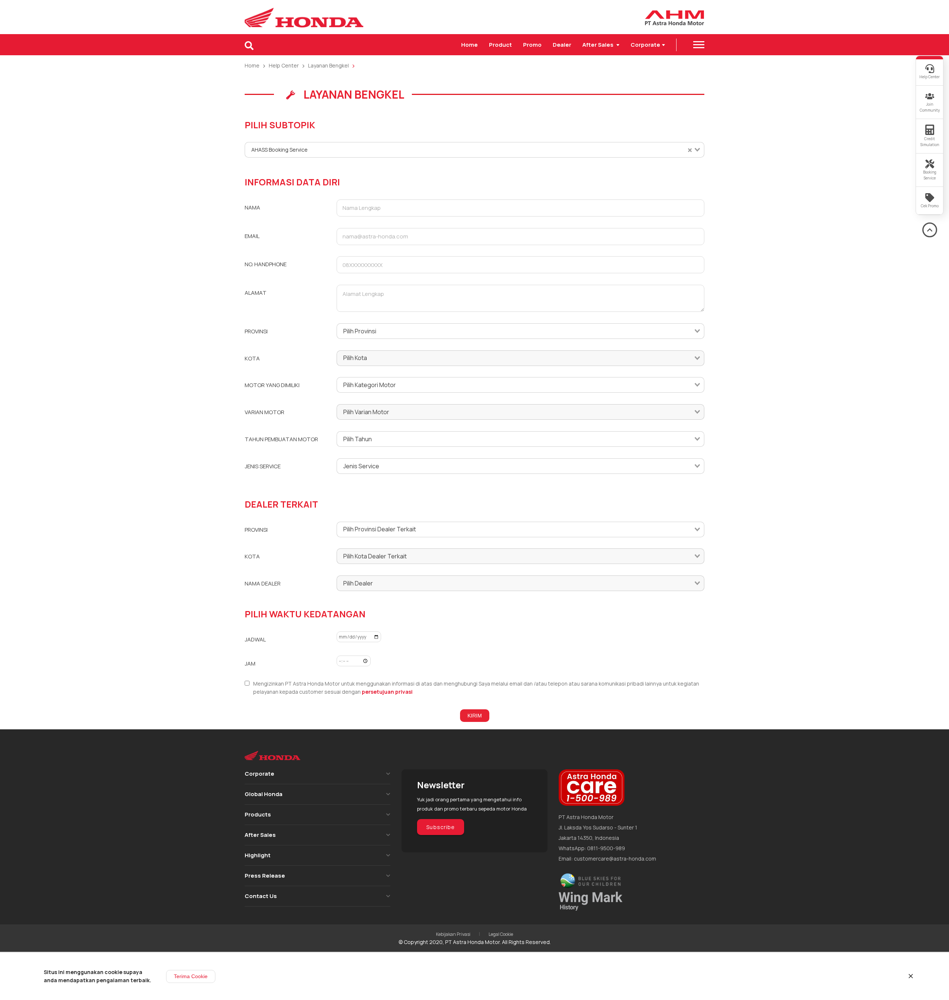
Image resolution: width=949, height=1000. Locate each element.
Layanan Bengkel (328, 65)
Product (500, 45)
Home (469, 45)
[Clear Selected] (690, 150)
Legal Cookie (501, 934)
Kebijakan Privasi (453, 934)
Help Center (284, 65)
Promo (532, 45)
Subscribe (440, 827)
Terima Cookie (191, 976)
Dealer (562, 45)
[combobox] (474, 150)
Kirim (474, 716)
